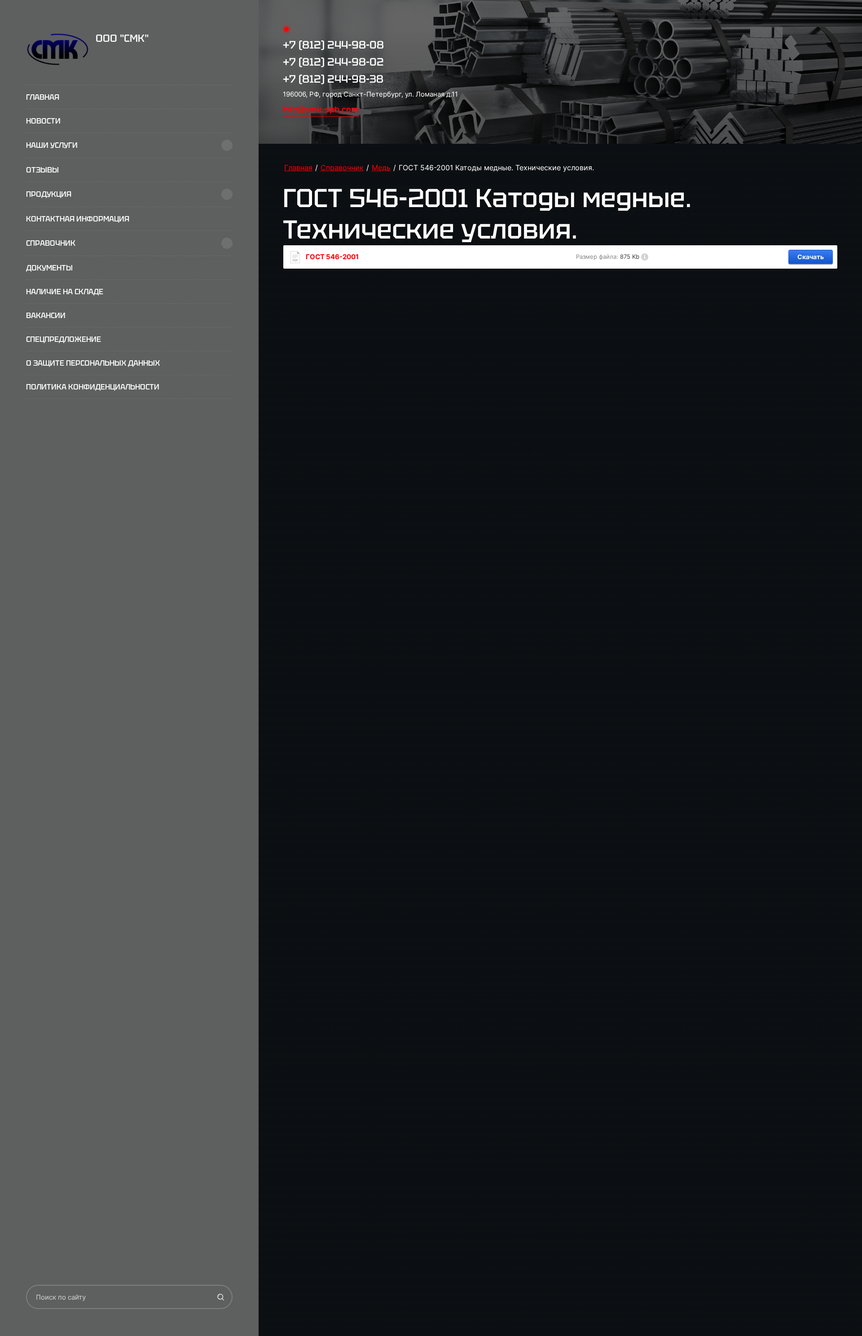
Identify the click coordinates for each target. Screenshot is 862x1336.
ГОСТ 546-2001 (332, 257)
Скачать (810, 257)
